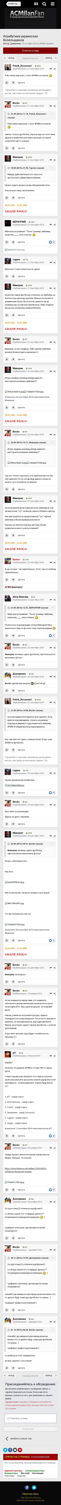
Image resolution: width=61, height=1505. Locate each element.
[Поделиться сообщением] (54, 69)
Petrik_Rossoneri (22, 65)
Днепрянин (15, 43)
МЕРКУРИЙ (19, 221)
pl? (14, 1052)
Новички (21, 1476)
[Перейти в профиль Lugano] (8, 261)
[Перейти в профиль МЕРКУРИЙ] (8, 223)
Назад (11, 58)
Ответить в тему (30, 50)
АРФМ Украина (46, 43)
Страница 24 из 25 (30, 58)
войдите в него (21, 1395)
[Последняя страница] (56, 58)
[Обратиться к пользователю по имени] (7, 83)
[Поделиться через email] (15, 1450)
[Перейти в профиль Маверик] (8, 158)
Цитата (21, 82)
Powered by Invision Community (30, 1500)
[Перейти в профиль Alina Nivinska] (8, 598)
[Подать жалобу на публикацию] (51, 69)
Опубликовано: (28, 69)
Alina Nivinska (20, 596)
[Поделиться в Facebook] (10, 1450)
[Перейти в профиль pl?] (8, 1054)
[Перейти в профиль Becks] (8, 104)
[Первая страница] (5, 58)
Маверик (18, 157)
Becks (16, 103)
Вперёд (49, 58)
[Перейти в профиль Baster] (8, 561)
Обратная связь (30, 1494)
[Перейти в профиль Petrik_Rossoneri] (8, 67)
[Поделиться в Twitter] (5, 1450)
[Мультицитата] (13, 83)
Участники (9, 1476)
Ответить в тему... (19, 1418)
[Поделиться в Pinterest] (20, 1450)
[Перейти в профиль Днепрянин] (8, 675)
